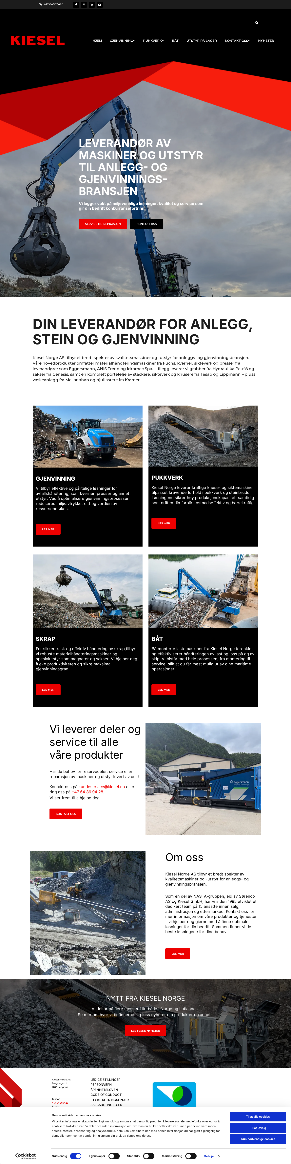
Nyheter (266, 41)
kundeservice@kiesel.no (102, 786)
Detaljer (209, 1156)
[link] (122, 36)
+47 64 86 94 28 (87, 792)
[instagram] (84, 5)
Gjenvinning (121, 41)
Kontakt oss (236, 41)
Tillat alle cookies (258, 1116)
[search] (256, 22)
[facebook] (76, 5)
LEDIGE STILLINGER (105, 1080)
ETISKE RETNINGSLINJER (109, 1100)
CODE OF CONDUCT (106, 1095)
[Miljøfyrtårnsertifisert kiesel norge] (174, 1101)
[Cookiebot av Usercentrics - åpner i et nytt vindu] (25, 1156)
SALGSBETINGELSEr (106, 1105)
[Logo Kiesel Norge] (36, 40)
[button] (103, 224)
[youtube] (100, 5)
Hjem (97, 41)
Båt (175, 41)
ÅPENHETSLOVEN (104, 1090)
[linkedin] (92, 5)
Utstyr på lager (201, 41)
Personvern (101, 1085)
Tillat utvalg (258, 1128)
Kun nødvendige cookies (258, 1139)
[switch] (114, 1156)
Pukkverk (152, 41)
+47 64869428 (52, 4)
